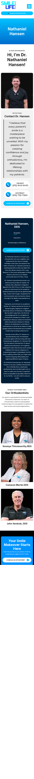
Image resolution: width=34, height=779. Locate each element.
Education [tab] (17, 238)
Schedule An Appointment (18, 13)
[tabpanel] (17, 317)
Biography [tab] (17, 233)
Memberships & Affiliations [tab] (17, 243)
